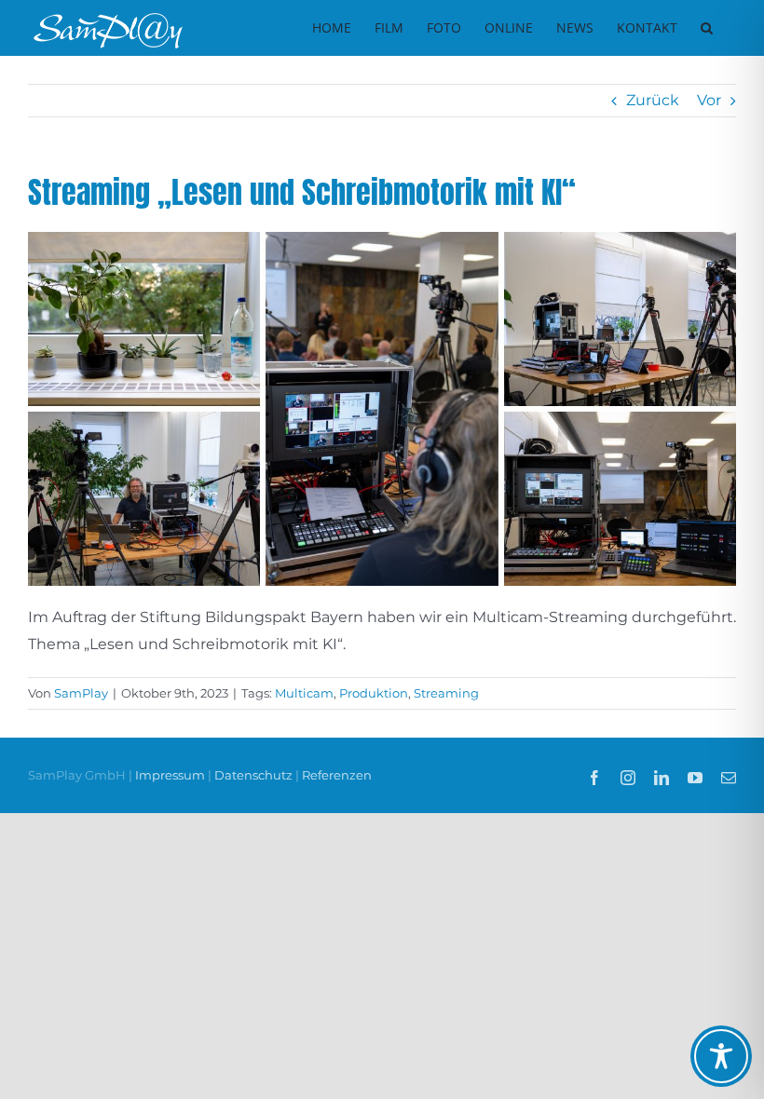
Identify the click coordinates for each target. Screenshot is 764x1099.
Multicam (304, 692)
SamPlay (81, 692)
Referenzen (337, 774)
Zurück (652, 100)
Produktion (373, 692)
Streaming (446, 692)
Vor (709, 100)
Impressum (171, 774)
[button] (707, 28)
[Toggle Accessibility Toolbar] (721, 1056)
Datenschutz (253, 774)
